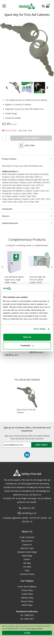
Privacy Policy (27, 590)
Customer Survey (27, 574)
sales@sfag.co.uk (29, 513)
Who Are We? (27, 541)
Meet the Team (27, 548)
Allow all (27, 337)
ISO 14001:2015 (27, 619)
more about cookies (34, 628)
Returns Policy (27, 601)
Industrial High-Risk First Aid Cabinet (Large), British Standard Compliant (37, 281)
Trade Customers (27, 537)
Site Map (27, 563)
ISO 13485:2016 (27, 615)
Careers (27, 559)
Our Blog (27, 566)
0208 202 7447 (28, 508)
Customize (25, 345)
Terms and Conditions (27, 586)
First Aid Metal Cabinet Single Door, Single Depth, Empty (14, 280)
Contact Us (27, 544)
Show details (40, 329)
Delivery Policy (27, 597)
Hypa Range (27, 555)
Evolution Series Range (27, 552)
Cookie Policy (27, 594)
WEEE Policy (27, 605)
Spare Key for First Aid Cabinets (26, 411)
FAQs (27, 570)
